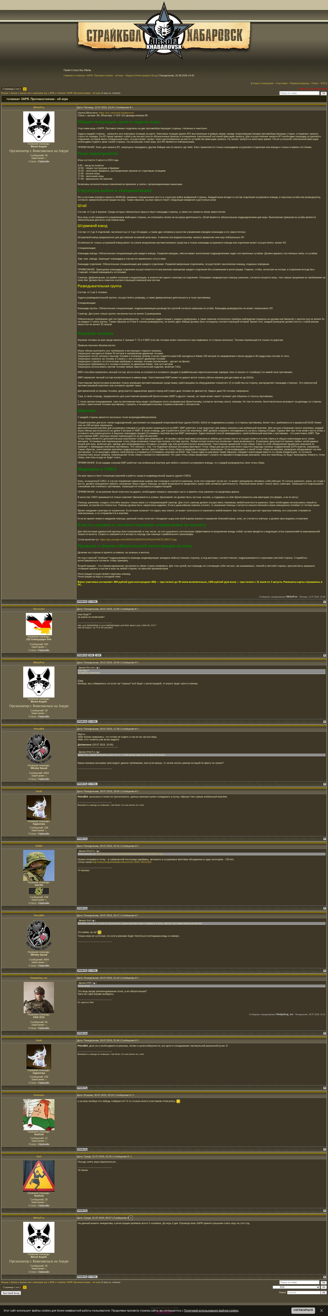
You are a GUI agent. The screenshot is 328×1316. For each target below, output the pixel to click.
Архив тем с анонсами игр (33, 93)
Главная (68, 75)
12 (130, 1217)
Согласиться (303, 1310)
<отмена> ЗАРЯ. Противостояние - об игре (79, 93)
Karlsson (39, 1095)
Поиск (314, 83)
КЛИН (38, 846)
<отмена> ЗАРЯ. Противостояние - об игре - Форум (104, 75)
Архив (14, 93)
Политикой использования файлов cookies (211, 1310)
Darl (39, 1156)
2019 (52, 93)
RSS (323, 83)
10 (132, 1095)
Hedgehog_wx (38, 978)
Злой (39, 791)
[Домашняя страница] (91, 655)
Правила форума (299, 83)
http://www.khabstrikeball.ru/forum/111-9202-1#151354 (122, 862)
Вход (154, 75)
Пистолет (39, 609)
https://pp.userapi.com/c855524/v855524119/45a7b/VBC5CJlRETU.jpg (138, 539)
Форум (4, 93)
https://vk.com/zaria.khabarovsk (116, 112)
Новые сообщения (262, 83)
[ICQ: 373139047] (98, 655)
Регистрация (142, 75)
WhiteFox (38, 107)
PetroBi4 (39, 728)
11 (130, 1156)
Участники (281, 83)
